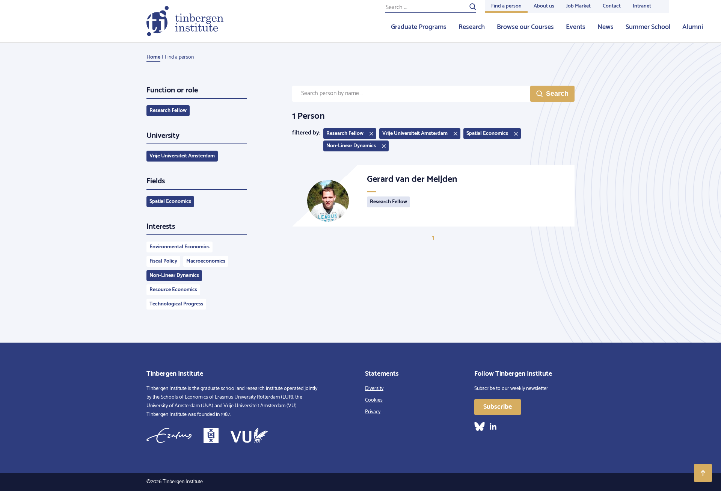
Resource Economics (173, 290)
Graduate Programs (418, 27)
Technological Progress (176, 304)
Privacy (372, 412)
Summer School (648, 27)
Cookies (374, 400)
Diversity (374, 388)
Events (575, 27)
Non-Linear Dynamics (174, 275)
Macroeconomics (205, 261)
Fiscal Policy (163, 261)
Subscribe (497, 406)
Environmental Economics (179, 247)
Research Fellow (168, 110)
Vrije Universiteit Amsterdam (182, 156)
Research (472, 27)
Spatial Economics (170, 201)
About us (544, 6)
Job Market (578, 6)
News (605, 27)
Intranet (642, 6)
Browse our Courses (525, 27)
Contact (612, 6)
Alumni (692, 27)
